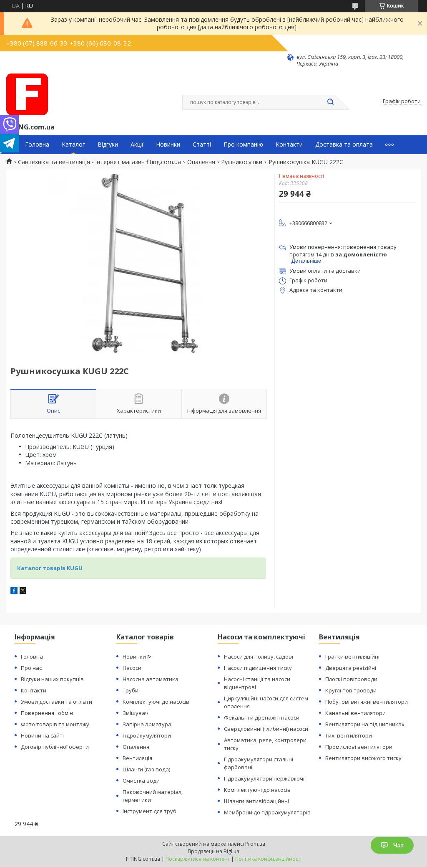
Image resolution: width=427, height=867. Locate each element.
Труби (130, 690)
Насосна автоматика (150, 679)
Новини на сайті (42, 735)
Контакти (289, 144)
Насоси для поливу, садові (258, 656)
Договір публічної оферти (55, 746)
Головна (37, 144)
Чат (398, 845)
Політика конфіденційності (268, 858)
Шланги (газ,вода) (146, 769)
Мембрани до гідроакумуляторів (267, 812)
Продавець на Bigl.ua (213, 851)
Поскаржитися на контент (198, 858)
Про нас (31, 668)
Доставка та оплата (344, 144)
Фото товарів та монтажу (55, 724)
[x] (23, 592)
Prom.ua (255, 843)
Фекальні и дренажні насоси (261, 717)
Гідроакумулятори (147, 735)
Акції (137, 144)
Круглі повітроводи (351, 690)
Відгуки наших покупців (52, 679)
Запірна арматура (147, 724)
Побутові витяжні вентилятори (366, 701)
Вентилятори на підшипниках (364, 724)
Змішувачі (136, 713)
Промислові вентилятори (358, 746)
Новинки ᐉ (137, 656)
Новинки (168, 144)
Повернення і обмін (47, 713)
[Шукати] (330, 102)
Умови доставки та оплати (56, 701)
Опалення (201, 162)
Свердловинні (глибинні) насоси (266, 729)
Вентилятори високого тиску (363, 758)
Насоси (132, 668)
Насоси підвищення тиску (258, 668)
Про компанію (243, 144)
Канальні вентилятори (355, 713)
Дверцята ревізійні (350, 668)
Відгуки (108, 144)
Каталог (73, 144)
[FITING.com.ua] (27, 94)
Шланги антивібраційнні (256, 801)
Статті (202, 144)
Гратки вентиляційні (352, 656)
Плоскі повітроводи (351, 679)
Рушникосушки (241, 162)
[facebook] (14, 592)
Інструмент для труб (149, 811)
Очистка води (141, 780)
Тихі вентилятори (348, 735)
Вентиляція (137, 758)
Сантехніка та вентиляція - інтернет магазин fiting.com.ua (99, 162)
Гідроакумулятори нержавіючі (264, 778)
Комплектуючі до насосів (156, 701)
